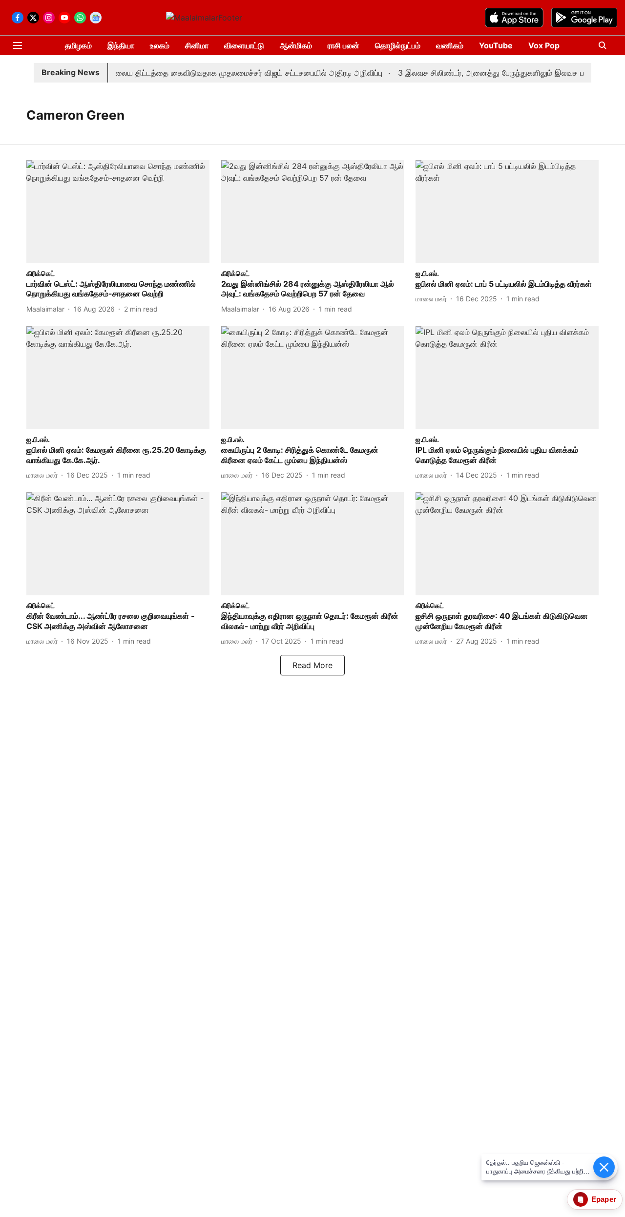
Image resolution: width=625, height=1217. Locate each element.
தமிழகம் (78, 45)
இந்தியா (120, 45)
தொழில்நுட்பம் (397, 45)
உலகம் (159, 45)
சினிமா (196, 45)
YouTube (496, 45)
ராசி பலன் (343, 45)
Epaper (603, 1199)
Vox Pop (544, 45)
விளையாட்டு (244, 45)
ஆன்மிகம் (296, 45)
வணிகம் (449, 45)
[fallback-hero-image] (117, 211)
